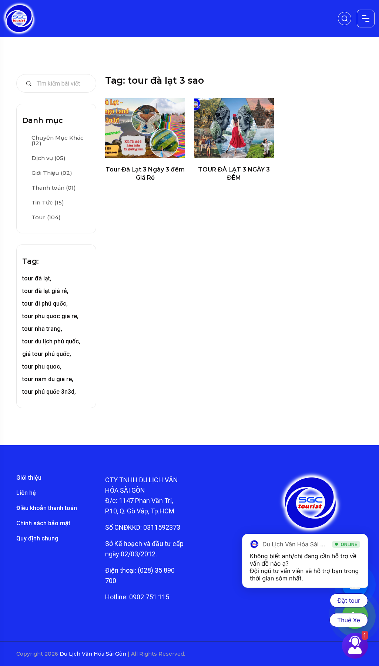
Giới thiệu (28, 477)
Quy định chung (37, 538)
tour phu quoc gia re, (50, 316)
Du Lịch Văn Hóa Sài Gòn (94, 653)
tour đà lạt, (36, 278)
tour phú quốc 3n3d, (49, 391)
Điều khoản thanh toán (46, 508)
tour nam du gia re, (47, 379)
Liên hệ (26, 492)
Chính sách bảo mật (43, 523)
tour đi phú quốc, (45, 303)
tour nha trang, (42, 328)
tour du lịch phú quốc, (51, 341)
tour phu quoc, (41, 366)
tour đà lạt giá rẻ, (45, 290)
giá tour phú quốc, (46, 353)
